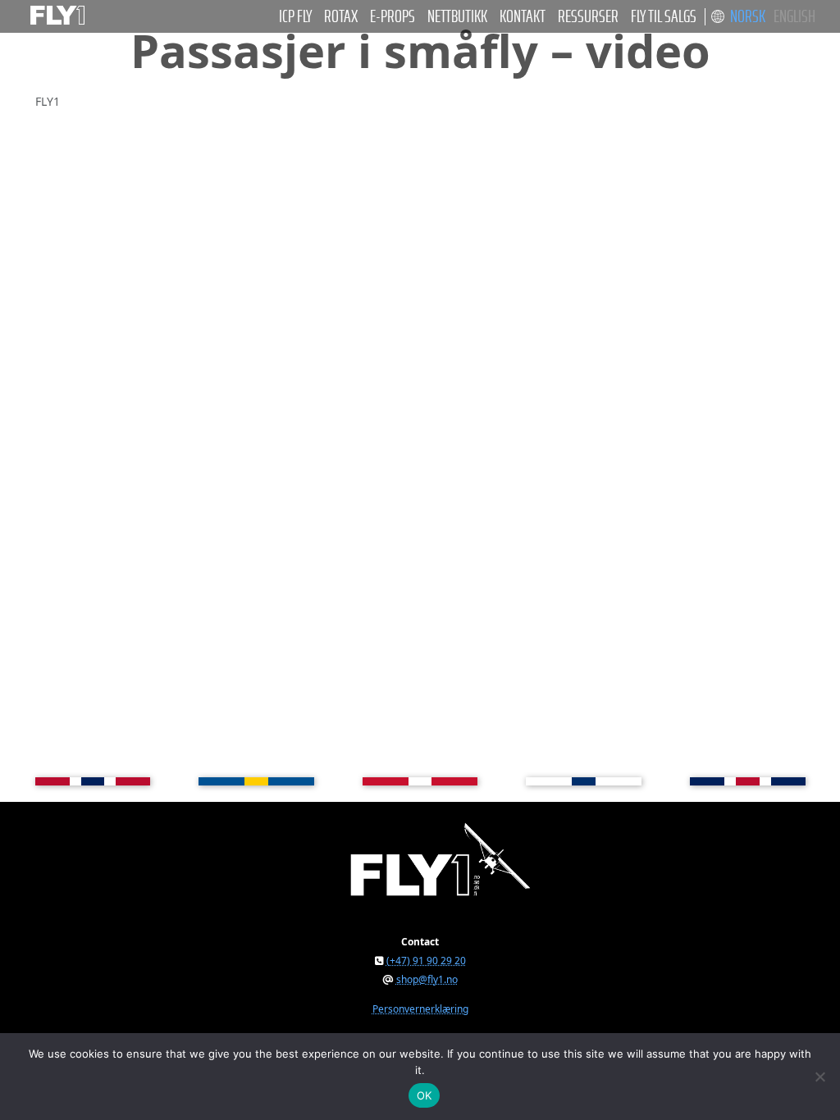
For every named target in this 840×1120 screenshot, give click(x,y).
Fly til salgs (663, 16)
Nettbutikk (457, 16)
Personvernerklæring (420, 1009)
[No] (819, 1076)
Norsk (747, 16)
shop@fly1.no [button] (427, 979)
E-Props (392, 16)
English (794, 16)
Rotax (341, 16)
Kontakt (523, 16)
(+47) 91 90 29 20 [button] (426, 960)
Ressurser (588, 16)
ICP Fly (295, 16)
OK (424, 1095)
